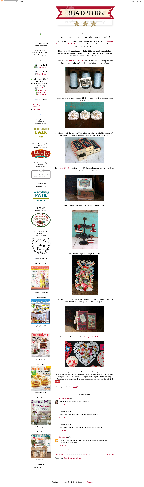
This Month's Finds (76, 61)
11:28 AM (62, 430)
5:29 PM (62, 417)
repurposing (37, 109)
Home (85, 454)
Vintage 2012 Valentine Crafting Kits (98, 337)
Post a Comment (63, 450)
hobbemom (63, 437)
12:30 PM (62, 445)
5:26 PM (62, 404)
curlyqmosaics (64, 398)
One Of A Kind (69, 44)
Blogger (89, 482)
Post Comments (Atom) (72, 458)
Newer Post (59, 454)
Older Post (110, 454)
